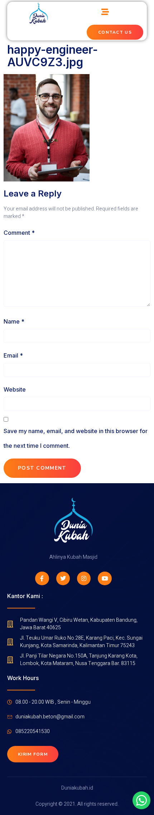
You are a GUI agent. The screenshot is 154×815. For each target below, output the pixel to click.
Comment (19, 232)
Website (15, 389)
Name (14, 321)
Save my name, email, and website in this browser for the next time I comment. (76, 438)
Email (13, 355)
